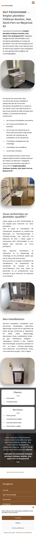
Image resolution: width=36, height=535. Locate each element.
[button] (33, 507)
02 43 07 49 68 (26, 447)
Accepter (18, 518)
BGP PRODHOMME (9, 495)
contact (28, 450)
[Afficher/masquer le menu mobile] (33, 2)
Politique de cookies (9, 532)
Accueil (5, 490)
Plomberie (6, 504)
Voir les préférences (18, 528)
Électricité (6, 499)
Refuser (18, 523)
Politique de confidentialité (24, 532)
